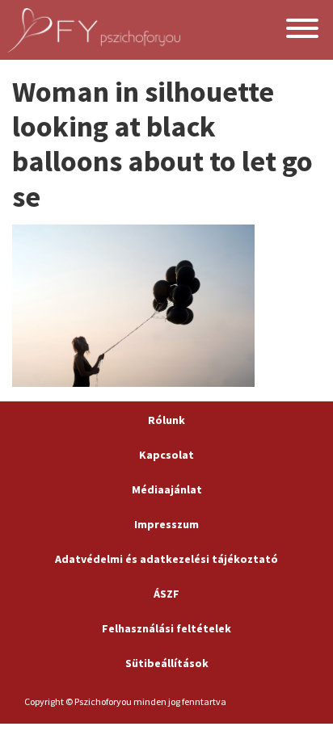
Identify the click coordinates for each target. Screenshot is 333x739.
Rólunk (166, 420)
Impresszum (166, 524)
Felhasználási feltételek (166, 628)
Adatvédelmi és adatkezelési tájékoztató (166, 559)
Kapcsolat (166, 454)
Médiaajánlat (167, 489)
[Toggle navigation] (302, 30)
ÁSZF (166, 593)
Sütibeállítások (167, 663)
